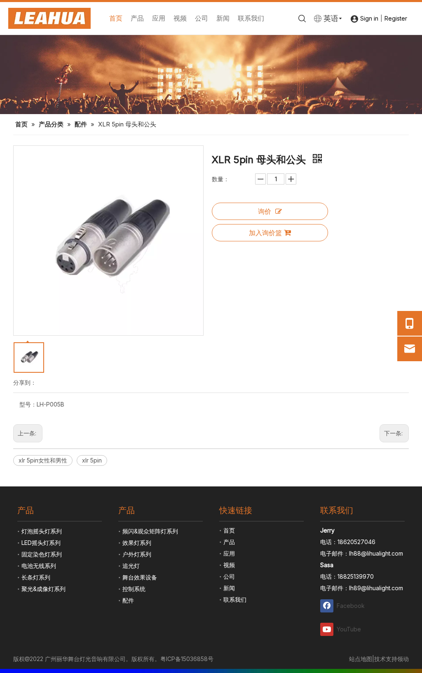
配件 (128, 600)
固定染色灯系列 (41, 554)
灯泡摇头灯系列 (41, 531)
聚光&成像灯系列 (43, 588)
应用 (158, 18)
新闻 (223, 18)
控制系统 (133, 588)
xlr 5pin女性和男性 (43, 460)
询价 (264, 211)
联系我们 (251, 18)
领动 (403, 658)
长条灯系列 (35, 577)
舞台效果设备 (139, 577)
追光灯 (131, 565)
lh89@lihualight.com (376, 587)
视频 (180, 18)
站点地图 (360, 658)
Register (395, 18)
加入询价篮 (265, 233)
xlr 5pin (92, 460)
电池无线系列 (38, 565)
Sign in (369, 18)
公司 (201, 18)
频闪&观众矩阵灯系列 (150, 531)
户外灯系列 (136, 554)
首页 (115, 18)
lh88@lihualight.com (376, 553)
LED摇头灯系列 (41, 542)
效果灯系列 (136, 542)
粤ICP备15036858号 (186, 658)
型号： (28, 404)
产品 (137, 18)
